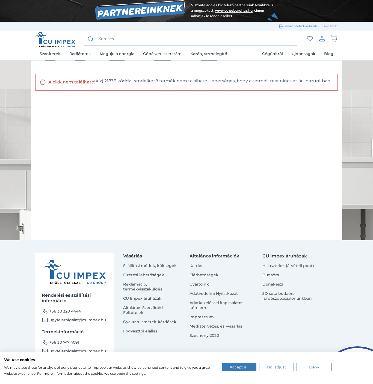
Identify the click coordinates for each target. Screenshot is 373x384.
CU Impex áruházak (142, 298)
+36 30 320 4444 (61, 311)
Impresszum (202, 316)
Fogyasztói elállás (140, 331)
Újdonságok (303, 53)
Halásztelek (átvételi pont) (288, 265)
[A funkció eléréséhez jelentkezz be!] (310, 39)
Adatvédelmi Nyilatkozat (214, 293)
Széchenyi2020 (204, 335)
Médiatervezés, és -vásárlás (216, 326)
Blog (328, 53)
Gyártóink (199, 284)
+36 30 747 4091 (60, 342)
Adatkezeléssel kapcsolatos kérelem (216, 305)
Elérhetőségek (204, 274)
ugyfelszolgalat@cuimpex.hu (74, 320)
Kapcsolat (329, 26)
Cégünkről (272, 53)
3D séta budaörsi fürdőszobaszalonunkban (287, 296)
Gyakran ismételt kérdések (149, 321)
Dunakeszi (272, 284)
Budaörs (270, 274)
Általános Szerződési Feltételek (143, 310)
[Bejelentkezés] (322, 38)
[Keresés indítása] (90, 39)
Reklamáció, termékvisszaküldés (142, 287)
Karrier (196, 265)
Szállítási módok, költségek (150, 265)
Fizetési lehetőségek (143, 274)
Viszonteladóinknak (301, 26)
